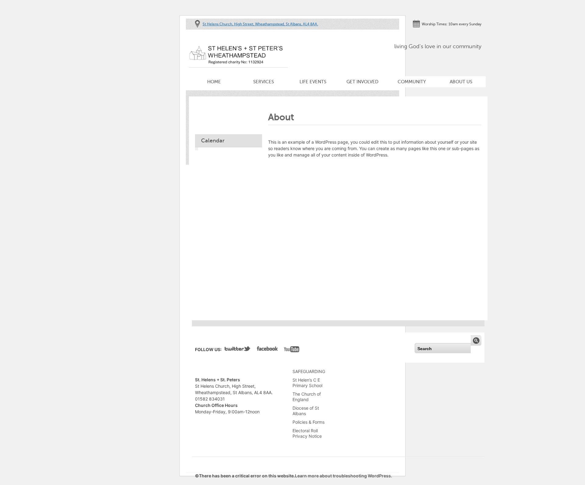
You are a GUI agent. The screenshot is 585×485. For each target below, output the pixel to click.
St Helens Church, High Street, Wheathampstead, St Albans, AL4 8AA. (260, 24)
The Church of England (306, 396)
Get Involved (362, 81)
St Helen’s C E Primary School (307, 382)
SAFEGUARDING (308, 371)
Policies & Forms (308, 422)
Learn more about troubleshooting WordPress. (343, 475)
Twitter (238, 350)
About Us (461, 81)
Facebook (267, 350)
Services (263, 81)
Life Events (313, 81)
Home (214, 81)
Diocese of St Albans (305, 410)
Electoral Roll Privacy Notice (307, 433)
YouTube (292, 350)
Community (412, 81)
